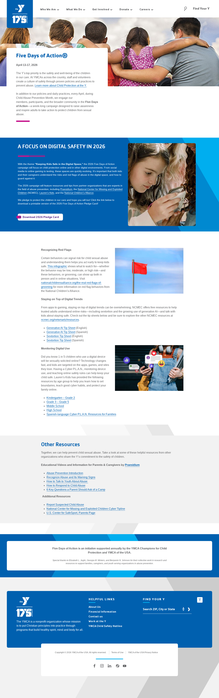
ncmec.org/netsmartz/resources (60, 319)
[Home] (24, 607)
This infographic (57, 266)
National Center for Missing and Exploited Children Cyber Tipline (86, 508)
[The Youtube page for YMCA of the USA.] (124, 666)
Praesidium (66, 189)
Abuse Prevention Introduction (65, 473)
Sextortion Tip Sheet (59, 336)
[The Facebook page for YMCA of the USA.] (94, 666)
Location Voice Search (183, 609)
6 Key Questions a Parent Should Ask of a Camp (76, 489)
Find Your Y (201, 9)
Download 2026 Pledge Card (41, 217)
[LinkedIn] (109, 666)
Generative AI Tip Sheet (61, 327)
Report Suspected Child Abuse (65, 504)
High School (54, 410)
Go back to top (200, 600)
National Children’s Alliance (79, 192)
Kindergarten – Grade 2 (61, 397)
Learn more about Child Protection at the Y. (61, 85)
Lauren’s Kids (46, 192)
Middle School (55, 406)
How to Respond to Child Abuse (66, 485)
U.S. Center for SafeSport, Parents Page (71, 512)
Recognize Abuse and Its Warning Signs (71, 477)
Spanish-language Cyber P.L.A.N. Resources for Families (81, 414)
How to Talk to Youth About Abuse (67, 481)
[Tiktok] (117, 666)
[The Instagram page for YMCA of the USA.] (102, 666)
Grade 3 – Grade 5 (58, 401)
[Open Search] (185, 9)
